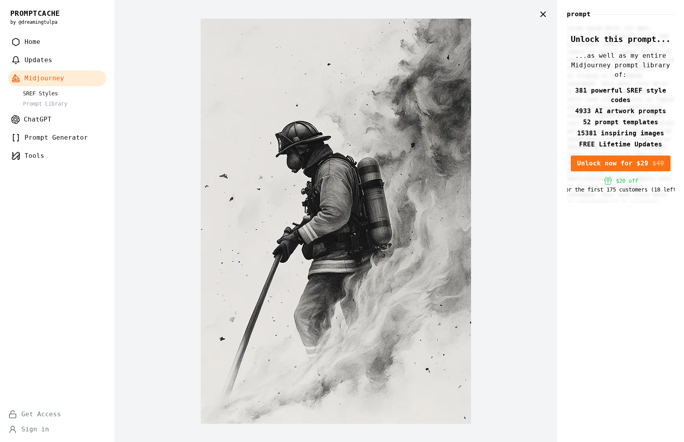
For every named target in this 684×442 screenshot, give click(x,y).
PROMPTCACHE (35, 13)
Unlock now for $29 (620, 163)
